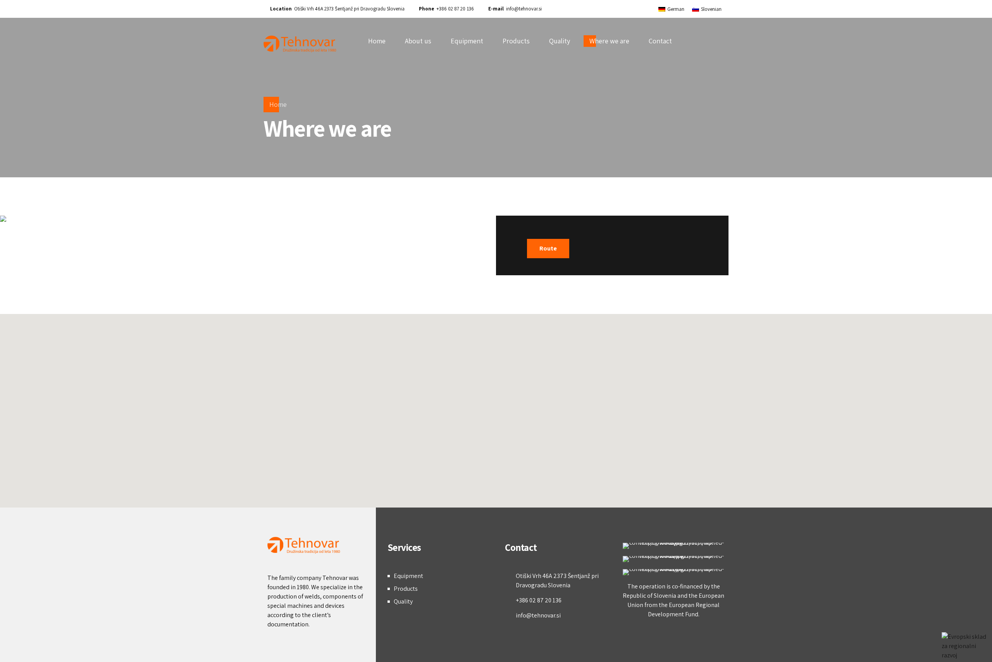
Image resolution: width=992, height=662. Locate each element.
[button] (496, 406)
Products (516, 40)
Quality (559, 40)
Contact (660, 40)
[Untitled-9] (674, 546)
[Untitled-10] (674, 559)
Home (377, 40)
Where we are (609, 40)
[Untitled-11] (674, 572)
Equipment (467, 40)
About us (418, 40)
